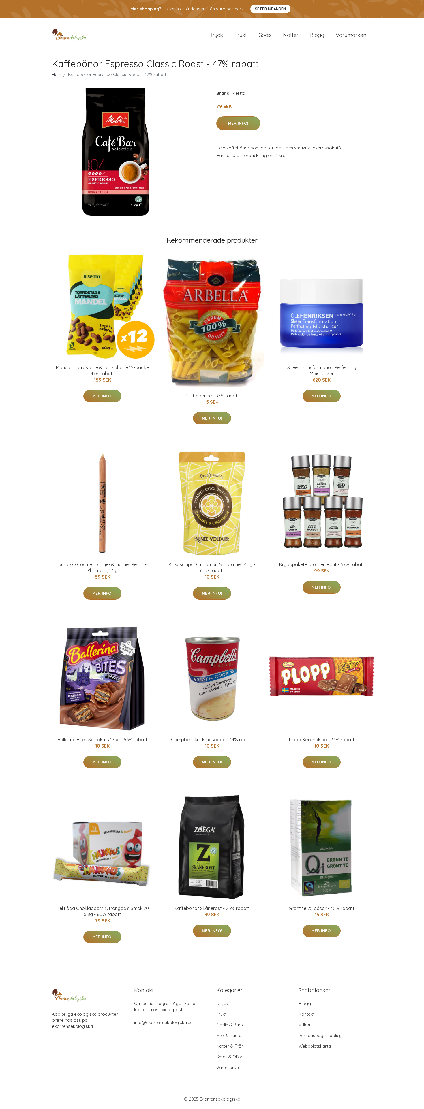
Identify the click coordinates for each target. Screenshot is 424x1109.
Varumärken (351, 35)
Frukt (240, 35)
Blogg (317, 35)
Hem (56, 74)
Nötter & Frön (230, 1046)
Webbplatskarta (315, 1046)
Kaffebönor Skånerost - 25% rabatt (212, 908)
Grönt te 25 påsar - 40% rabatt (321, 908)
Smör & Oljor (229, 1056)
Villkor (305, 1025)
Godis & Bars (229, 1025)
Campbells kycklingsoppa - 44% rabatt (212, 739)
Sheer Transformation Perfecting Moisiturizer (321, 370)
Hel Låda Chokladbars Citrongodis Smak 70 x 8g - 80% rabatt (102, 911)
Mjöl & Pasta (228, 1035)
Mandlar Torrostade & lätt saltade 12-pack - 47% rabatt (102, 370)
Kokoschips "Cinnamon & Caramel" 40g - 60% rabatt (212, 567)
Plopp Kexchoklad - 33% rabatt (321, 739)
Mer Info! (238, 123)
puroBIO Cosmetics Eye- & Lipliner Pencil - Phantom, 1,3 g (102, 567)
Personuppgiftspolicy (320, 1035)
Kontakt (306, 1014)
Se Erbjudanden (270, 9)
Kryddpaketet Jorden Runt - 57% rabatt (321, 564)
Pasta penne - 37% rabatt (212, 396)
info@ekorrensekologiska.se (163, 1022)
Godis (264, 35)
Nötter (291, 35)
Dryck (216, 35)
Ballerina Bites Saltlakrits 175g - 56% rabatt (102, 739)
